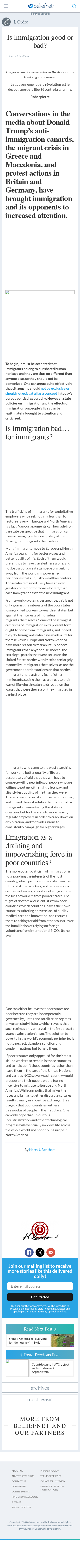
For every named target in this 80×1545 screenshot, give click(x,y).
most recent (40, 1399)
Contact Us (19, 1481)
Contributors (21, 1491)
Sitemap (16, 1502)
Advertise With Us (23, 1476)
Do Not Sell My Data (52, 1481)
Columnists (40, 14)
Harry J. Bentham (19, 56)
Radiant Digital (21, 1507)
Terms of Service (50, 1476)
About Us (17, 1470)
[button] (74, 6)
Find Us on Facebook (25, 1496)
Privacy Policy (49, 1470)
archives (40, 1387)
